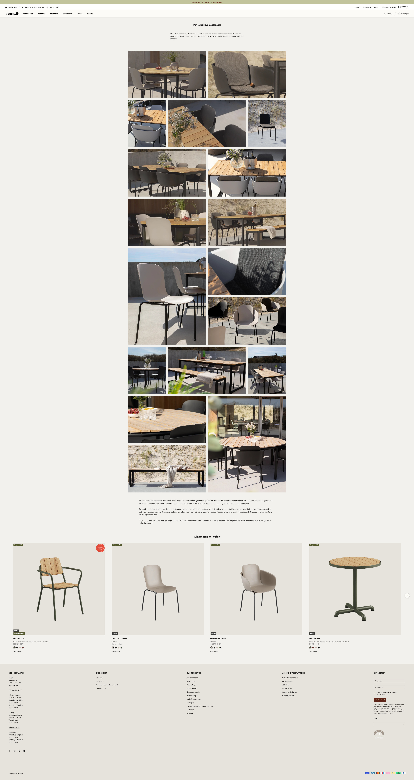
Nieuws (90, 14)
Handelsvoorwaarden (290, 678)
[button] (402, 7)
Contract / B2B (101, 688)
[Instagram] (14, 750)
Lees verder (17, 651)
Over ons (377, 7)
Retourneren (191, 688)
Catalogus (190, 703)
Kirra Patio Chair (18, 639)
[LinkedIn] (24, 750)
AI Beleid (285, 685)
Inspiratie (358, 7)
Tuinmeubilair (28, 14)
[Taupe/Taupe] (118, 647)
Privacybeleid (287, 681)
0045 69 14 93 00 (15, 718)
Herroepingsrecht (193, 692)
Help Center (191, 681)
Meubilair (41, 14)
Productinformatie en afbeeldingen (200, 706)
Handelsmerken (288, 696)
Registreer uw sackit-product (107, 685)
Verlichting (54, 14)
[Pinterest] (19, 750)
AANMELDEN (380, 700)
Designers (99, 681)
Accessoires (68, 14)
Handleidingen (192, 696)
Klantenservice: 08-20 (389, 7)
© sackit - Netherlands (16, 773)
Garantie (190, 713)
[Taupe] (20, 647)
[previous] (6, 595)
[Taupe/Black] (113, 647)
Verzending (191, 685)
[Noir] (319, 647)
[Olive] (14, 647)
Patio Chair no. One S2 (218, 639)
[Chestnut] (23, 647)
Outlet (79, 14)
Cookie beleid (287, 688)
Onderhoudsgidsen (194, 699)
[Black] (17, 647)
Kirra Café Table (314, 639)
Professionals (367, 7)
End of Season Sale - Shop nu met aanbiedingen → (207, 2)
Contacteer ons (192, 678)
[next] (407, 595)
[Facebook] (9, 750)
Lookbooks (190, 710)
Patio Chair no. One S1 (119, 639)
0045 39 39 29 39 (15, 698)
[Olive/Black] (121, 647)
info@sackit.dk (14, 727)
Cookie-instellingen (289, 692)
